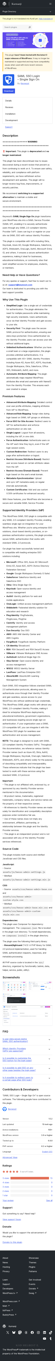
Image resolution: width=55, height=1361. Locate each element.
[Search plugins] (29, 27)
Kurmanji (12, 1326)
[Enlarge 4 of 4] (49, 1008)
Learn (5, 1279)
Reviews (9, 107)
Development (11, 120)
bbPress (8, 1310)
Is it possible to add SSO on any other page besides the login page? (19, 1069)
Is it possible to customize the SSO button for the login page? (17, 1059)
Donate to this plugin (12, 1242)
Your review (8, 1200)
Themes (32, 1262)
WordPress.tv (10, 1293)
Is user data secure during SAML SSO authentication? (15, 1040)
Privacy (6, 1271)
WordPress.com (11, 1301)
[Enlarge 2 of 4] (49, 985)
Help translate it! (46, 19)
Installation (10, 114)
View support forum (12, 1219)
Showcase (34, 1258)
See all (49, 1200)
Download (8, 91)
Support (9, 127)
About (5, 1258)
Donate (33, 1288)
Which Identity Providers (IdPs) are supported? (14, 1049)
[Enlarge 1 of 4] (23, 985)
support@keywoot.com (20, 284)
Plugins (32, 1267)
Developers (8, 1288)
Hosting (6, 1267)
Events (32, 1284)
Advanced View (10, 1157)
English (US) (47, 1152)
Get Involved (35, 1279)
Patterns (33, 1271)
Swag (33, 1293)
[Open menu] (51, 4)
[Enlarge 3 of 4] (23, 997)
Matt (6, 1306)
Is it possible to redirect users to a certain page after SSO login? (18, 1078)
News (5, 1262)
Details (8, 100)
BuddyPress (9, 1315)
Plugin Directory (9, 11)
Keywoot (25, 83)
